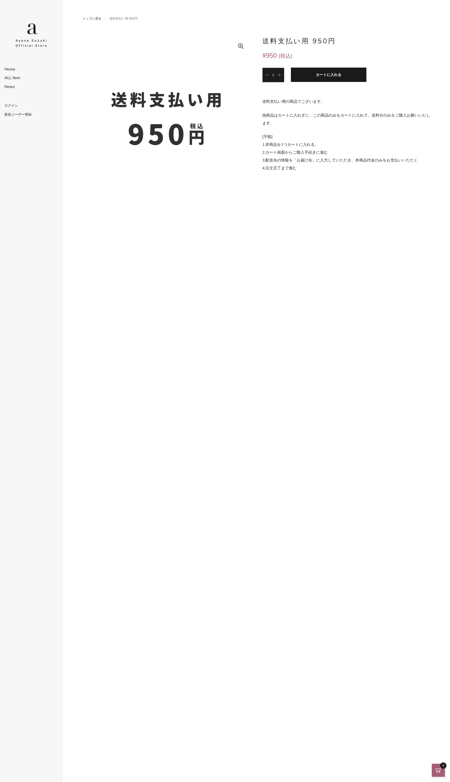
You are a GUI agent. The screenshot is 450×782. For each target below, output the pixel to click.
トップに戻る (92, 18)
